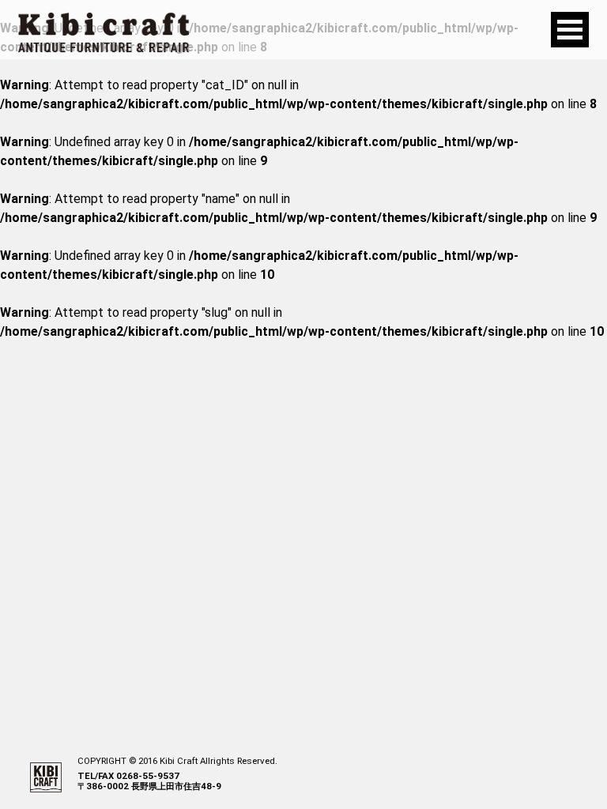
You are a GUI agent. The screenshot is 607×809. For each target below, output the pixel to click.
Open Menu (570, 29)
